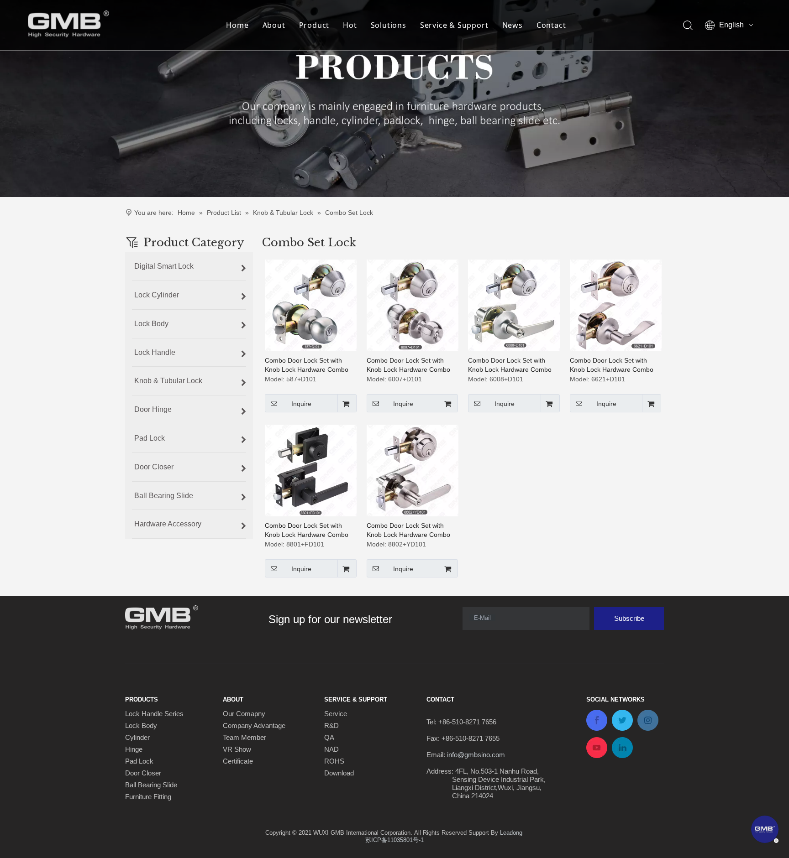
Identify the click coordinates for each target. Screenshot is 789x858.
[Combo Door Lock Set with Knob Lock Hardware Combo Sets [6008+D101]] (514, 304)
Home (237, 25)
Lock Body (141, 725)
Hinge (133, 749)
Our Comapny (244, 714)
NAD (331, 749)
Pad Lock (139, 761)
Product (314, 25)
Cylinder (137, 737)
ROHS (334, 761)
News (512, 25)
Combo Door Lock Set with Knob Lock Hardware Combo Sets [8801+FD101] (306, 530)
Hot (350, 25)
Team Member (244, 737)
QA (329, 737)
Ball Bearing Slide (151, 785)
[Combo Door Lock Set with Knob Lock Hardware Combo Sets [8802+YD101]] (412, 469)
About (274, 25)
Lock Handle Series (154, 714)
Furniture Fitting (148, 797)
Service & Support (454, 25)
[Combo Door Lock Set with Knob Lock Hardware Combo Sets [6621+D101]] (616, 304)
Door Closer (143, 773)
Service (335, 714)
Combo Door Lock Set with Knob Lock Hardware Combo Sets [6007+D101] (408, 365)
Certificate (238, 761)
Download (339, 773)
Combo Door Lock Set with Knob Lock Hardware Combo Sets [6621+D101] (611, 365)
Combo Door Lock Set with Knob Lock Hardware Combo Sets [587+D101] (306, 365)
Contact (551, 25)
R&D (331, 725)
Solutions (388, 25)
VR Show (237, 749)
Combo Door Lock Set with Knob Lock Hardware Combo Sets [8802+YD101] (408, 530)
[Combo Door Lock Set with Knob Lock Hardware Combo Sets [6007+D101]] (412, 304)
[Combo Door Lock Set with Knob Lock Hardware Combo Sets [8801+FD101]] (311, 469)
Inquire (301, 403)
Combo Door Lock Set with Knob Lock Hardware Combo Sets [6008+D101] (510, 365)
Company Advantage (254, 725)
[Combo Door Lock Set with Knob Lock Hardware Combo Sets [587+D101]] (311, 304)
